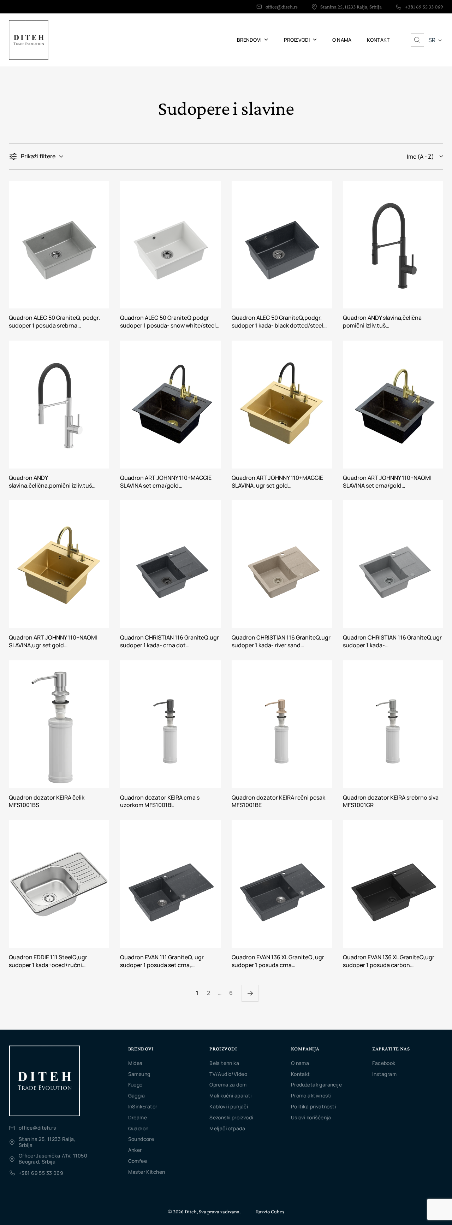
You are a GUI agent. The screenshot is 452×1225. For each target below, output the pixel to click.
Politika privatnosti (313, 1106)
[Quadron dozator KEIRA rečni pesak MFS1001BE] (282, 724)
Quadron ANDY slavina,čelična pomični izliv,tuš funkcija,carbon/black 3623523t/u (388, 322)
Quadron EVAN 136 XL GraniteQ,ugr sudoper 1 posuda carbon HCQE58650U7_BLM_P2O (388, 961)
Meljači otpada (227, 1128)
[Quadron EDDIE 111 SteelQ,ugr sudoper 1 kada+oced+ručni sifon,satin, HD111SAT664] (59, 884)
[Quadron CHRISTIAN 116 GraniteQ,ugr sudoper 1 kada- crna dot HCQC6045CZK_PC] (170, 564)
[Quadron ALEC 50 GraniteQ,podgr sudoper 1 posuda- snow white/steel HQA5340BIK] (170, 245)
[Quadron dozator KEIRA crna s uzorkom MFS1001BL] (170, 724)
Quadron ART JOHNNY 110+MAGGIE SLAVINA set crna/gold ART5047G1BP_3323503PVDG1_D (166, 482)
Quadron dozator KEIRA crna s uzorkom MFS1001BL (160, 801)
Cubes (277, 1211)
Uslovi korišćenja (311, 1117)
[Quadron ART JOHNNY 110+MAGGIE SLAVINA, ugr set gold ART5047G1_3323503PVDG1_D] (282, 405)
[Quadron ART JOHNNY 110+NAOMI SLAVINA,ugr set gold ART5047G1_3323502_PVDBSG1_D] (59, 564)
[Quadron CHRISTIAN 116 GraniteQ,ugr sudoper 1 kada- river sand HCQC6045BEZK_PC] (282, 564)
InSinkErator (142, 1106)
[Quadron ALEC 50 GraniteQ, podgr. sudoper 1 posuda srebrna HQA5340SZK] (59, 245)
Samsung (139, 1074)
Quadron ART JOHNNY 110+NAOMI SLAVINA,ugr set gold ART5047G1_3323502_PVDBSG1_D (55, 641)
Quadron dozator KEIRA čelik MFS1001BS (46, 801)
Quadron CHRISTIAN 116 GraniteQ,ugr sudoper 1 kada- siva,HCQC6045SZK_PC (392, 641)
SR (431, 40)
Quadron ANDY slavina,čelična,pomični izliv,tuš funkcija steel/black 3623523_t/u (52, 482)
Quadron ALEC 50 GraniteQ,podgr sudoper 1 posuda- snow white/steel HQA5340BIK (168, 322)
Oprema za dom (227, 1084)
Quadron (138, 1128)
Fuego (135, 1084)
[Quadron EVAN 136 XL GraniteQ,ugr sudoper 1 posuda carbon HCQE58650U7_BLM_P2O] (393, 884)
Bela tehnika (224, 1063)
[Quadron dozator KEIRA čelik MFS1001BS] (59, 724)
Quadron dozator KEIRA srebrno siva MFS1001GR (391, 801)
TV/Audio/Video (228, 1074)
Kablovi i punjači (228, 1106)
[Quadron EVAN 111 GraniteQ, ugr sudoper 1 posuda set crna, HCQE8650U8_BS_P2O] (170, 884)
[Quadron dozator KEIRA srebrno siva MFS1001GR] (393, 724)
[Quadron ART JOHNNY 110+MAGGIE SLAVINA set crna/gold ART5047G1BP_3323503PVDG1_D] (170, 405)
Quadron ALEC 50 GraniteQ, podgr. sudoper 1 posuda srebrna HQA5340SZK (54, 322)
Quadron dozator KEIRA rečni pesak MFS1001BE (278, 801)
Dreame (137, 1117)
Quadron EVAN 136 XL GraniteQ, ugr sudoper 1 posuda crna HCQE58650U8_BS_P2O (278, 961)
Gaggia (136, 1095)
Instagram (384, 1074)
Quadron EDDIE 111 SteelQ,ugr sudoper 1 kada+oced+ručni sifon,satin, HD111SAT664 (48, 961)
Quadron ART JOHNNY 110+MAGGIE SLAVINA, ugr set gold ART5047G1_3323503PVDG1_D (277, 482)
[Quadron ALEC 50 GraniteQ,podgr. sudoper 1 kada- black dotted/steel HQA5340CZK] (282, 245)
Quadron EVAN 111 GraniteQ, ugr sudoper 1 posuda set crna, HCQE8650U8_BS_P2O (162, 961)
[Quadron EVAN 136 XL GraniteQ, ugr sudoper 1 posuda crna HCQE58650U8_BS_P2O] (282, 884)
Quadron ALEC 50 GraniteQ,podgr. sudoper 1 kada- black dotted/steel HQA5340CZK (277, 322)
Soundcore (141, 1139)
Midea (135, 1063)
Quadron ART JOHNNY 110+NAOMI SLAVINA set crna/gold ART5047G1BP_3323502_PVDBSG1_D (392, 482)
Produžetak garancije (316, 1084)
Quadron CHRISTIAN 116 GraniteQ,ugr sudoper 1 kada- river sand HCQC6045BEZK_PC (281, 641)
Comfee (137, 1161)
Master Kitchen (146, 1171)
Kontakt (300, 1074)
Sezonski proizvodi (231, 1117)
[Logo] (44, 1081)
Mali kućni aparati (230, 1095)
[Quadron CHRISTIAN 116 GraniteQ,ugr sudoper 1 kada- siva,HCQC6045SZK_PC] (393, 564)
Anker (135, 1150)
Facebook (383, 1063)
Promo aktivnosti (311, 1095)
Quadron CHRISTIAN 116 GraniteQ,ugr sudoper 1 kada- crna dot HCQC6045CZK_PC (169, 641)
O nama (300, 1063)
